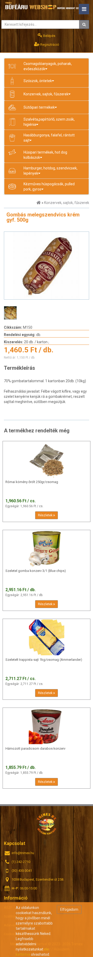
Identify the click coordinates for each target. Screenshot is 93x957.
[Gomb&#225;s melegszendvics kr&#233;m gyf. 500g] (46, 265)
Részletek (45, 515)
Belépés (48, 36)
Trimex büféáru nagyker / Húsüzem (46, 823)
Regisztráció (49, 45)
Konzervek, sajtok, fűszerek (66, 203)
